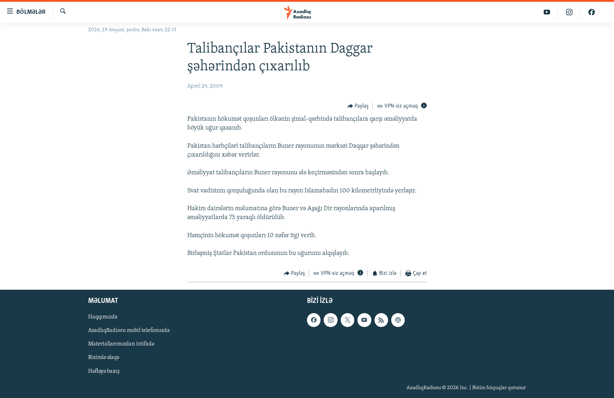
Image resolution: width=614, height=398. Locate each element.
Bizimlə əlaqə (103, 357)
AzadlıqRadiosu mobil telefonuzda (129, 330)
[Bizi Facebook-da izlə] (592, 12)
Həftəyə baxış (104, 371)
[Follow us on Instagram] (330, 320)
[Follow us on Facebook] (314, 320)
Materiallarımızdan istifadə (121, 344)
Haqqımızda (103, 317)
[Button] (358, 106)
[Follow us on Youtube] (364, 320)
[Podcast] (398, 320)
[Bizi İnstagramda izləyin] (569, 12)
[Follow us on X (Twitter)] (347, 320)
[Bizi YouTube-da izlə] (547, 12)
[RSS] (381, 320)
